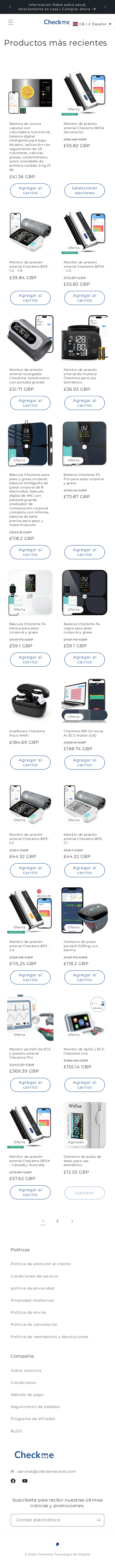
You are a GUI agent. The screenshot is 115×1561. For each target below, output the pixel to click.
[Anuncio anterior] (10, 7)
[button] (11, 22)
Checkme (45, 1554)
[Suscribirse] (98, 1520)
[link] (43, 1221)
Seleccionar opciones (85, 190)
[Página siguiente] (72, 1221)
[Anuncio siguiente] (105, 7)
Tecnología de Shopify (72, 1554)
